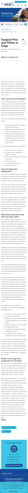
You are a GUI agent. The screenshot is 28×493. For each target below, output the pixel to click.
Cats (21, 24)
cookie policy (15, 486)
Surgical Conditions (9, 427)
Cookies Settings (13, 491)
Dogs (16, 24)
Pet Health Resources (6, 29)
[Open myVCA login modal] (18, 5)
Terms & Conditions (17, 481)
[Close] (26, 484)
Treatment (6, 431)
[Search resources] (25, 24)
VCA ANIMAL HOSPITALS (7, 473)
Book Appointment (20, 1)
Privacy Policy (9, 481)
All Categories (8, 24)
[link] (2, 24)
